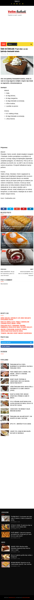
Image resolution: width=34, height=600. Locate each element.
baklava (4, 217)
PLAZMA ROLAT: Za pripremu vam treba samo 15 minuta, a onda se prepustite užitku (21, 518)
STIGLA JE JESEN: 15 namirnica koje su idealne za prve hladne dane (21, 526)
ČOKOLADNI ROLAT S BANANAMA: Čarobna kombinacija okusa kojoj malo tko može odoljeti (16, 326)
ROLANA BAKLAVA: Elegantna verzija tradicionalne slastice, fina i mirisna (15, 227)
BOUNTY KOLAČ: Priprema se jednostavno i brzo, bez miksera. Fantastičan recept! (20, 381)
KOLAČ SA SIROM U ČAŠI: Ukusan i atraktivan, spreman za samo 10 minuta (19, 396)
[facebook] (11, 3)
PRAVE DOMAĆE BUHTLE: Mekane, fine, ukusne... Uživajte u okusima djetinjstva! (20, 373)
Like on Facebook (5, 346)
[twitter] (14, 3)
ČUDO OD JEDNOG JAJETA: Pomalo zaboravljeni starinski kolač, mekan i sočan (15, 322)
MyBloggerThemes (26, 597)
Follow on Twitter (5, 342)
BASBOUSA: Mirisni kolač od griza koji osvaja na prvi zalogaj (16, 244)
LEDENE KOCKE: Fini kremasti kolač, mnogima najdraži (20, 410)
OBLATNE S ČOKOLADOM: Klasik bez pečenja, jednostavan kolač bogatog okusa (14, 330)
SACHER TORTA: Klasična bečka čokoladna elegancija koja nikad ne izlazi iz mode (20, 548)
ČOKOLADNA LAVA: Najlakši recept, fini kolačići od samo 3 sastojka (21, 417)
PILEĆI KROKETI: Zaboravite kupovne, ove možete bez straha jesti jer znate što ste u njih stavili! (21, 534)
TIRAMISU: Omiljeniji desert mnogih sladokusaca (16, 333)
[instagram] (17, 3)
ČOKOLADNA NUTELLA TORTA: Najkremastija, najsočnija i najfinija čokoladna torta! (21, 366)
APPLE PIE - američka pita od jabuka (20, 424)
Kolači (15, 54)
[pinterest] (23, 3)
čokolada (11, 54)
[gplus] (20, 3)
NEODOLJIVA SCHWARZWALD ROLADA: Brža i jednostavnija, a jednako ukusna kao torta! (13, 260)
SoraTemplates (12, 597)
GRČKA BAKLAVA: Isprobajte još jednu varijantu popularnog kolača (16, 319)
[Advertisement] (17, 28)
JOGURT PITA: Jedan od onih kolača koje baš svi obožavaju (20, 432)
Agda (3, 234)
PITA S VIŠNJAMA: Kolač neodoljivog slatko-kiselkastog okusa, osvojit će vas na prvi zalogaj (21, 403)
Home (3, 44)
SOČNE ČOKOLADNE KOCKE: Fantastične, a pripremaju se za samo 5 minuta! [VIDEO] (21, 388)
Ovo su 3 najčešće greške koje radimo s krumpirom (21, 556)
